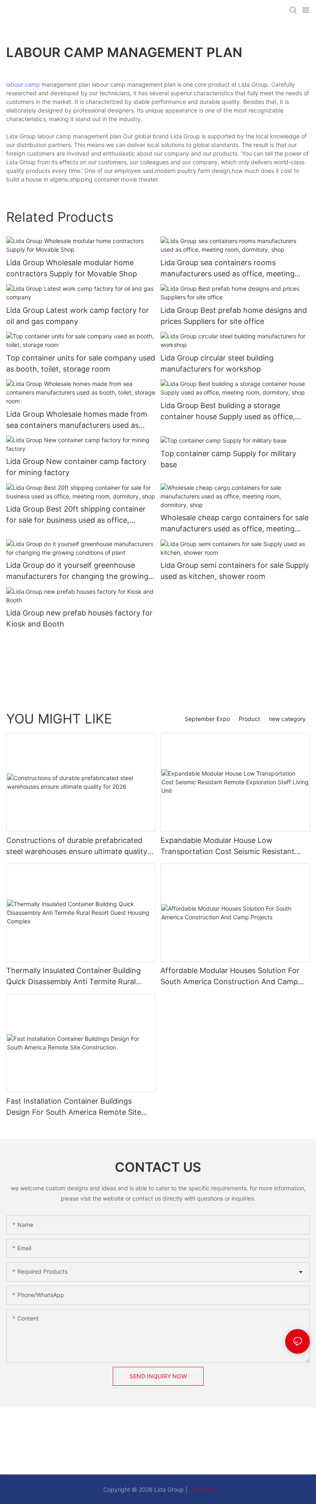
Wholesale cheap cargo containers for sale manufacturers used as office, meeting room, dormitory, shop (234, 523)
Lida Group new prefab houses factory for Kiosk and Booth (79, 618)
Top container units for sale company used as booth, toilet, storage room (80, 363)
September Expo (207, 718)
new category (287, 718)
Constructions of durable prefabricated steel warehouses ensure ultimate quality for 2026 (76, 846)
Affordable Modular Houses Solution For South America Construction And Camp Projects (230, 976)
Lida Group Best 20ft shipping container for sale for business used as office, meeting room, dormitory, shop (76, 515)
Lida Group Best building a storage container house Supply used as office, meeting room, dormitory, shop (227, 411)
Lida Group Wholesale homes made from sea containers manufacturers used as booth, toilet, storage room (76, 420)
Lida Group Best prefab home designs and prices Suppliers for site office (233, 316)
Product (249, 718)
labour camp (23, 84)
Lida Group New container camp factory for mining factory (76, 467)
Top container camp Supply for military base (228, 459)
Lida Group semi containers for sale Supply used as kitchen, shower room (234, 571)
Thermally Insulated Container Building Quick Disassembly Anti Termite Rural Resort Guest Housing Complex (73, 976)
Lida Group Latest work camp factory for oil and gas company (77, 316)
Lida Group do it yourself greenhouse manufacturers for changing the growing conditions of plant (77, 571)
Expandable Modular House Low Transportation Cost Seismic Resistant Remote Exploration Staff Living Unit (227, 846)
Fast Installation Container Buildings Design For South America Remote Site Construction (73, 1107)
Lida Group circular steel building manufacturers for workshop (217, 363)
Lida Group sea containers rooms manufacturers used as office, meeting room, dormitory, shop (227, 268)
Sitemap (201, 1489)
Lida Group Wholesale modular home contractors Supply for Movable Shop (71, 268)
